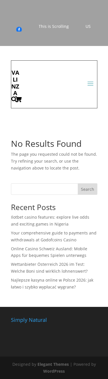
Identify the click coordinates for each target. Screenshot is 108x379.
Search (87, 189)
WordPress (54, 371)
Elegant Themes (53, 364)
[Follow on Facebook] (19, 29)
